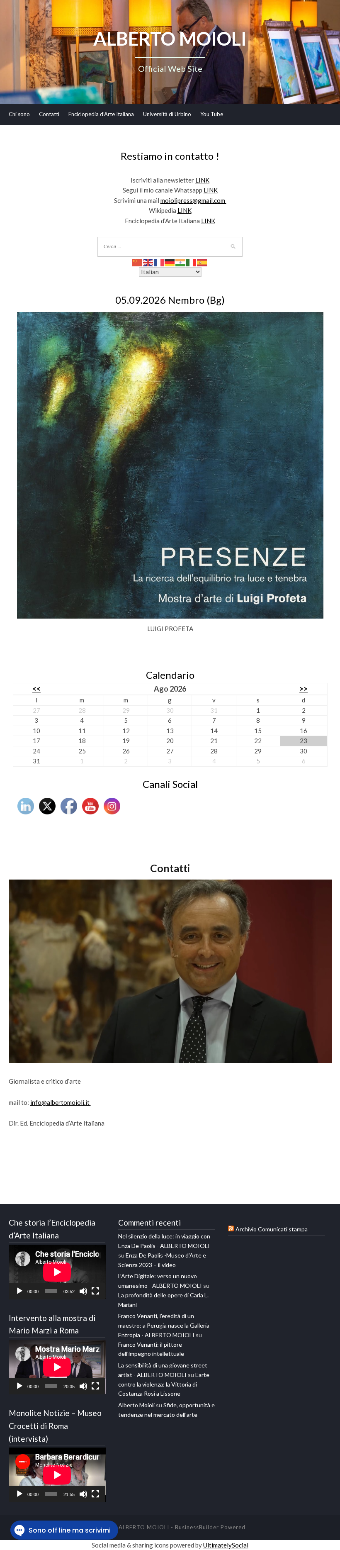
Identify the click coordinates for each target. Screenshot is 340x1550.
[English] (148, 262)
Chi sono (19, 114)
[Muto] (83, 1291)
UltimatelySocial (225, 1545)
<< (36, 688)
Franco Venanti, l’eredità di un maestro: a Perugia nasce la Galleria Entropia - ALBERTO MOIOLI (163, 1325)
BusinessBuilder (197, 1527)
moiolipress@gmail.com (193, 200)
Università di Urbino (167, 114)
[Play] (19, 1291)
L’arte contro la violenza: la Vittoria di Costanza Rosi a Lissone (163, 1384)
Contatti (49, 114)
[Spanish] (202, 262)
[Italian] (191, 262)
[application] (57, 1272)
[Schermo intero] (95, 1291)
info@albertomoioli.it (60, 1102)
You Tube (211, 114)
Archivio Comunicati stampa (272, 1229)
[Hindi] (180, 262)
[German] (170, 262)
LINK (202, 180)
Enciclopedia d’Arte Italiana (101, 114)
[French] (159, 262)
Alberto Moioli (136, 1405)
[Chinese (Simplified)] (137, 262)
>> (303, 688)
